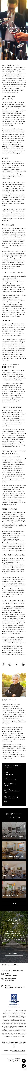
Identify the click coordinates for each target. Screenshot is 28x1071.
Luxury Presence (18, 1051)
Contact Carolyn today (14, 652)
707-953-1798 (8, 774)
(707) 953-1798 (9, 980)
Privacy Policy (14, 1061)
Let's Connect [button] (14, 953)
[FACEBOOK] (7, 1042)
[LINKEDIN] (9, 797)
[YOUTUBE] (17, 797)
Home (14, 903)
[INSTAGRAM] (13, 797)
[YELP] (14, 1045)
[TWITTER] (5, 797)
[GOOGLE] (16, 1042)
